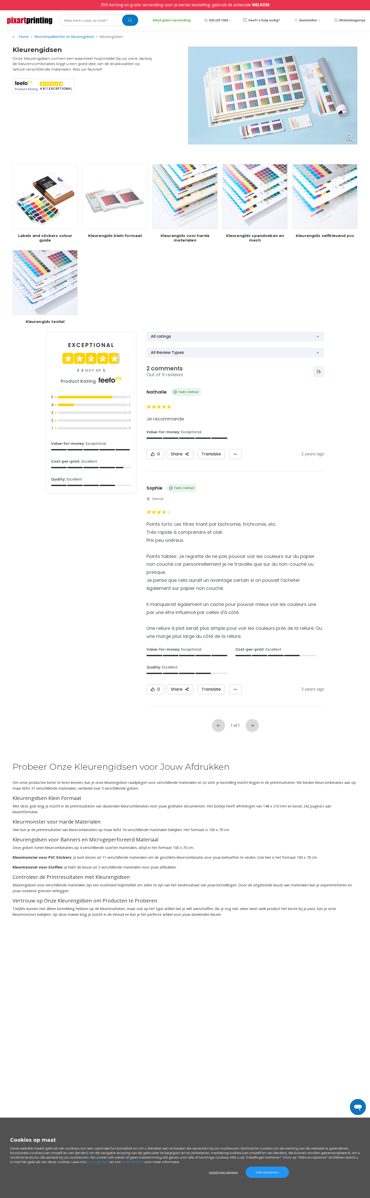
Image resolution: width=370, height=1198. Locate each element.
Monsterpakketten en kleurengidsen (64, 36)
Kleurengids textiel (45, 321)
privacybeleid (98, 1162)
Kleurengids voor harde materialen (185, 238)
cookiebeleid (132, 1162)
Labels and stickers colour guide (45, 238)
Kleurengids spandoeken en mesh (255, 238)
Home (24, 36)
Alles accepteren (267, 1172)
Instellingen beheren (223, 1172)
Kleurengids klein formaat (115, 235)
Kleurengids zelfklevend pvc (325, 235)
